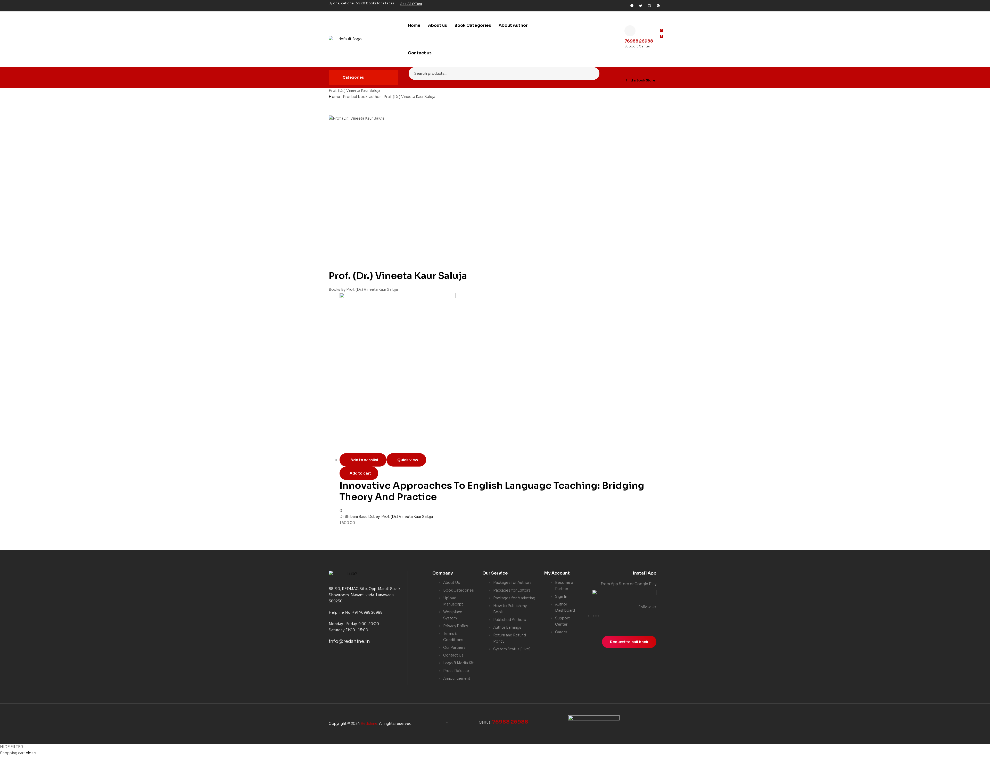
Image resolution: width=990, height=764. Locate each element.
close (31, 753)
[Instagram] (649, 6)
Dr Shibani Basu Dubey (360, 516)
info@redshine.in (349, 641)
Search (592, 73)
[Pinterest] (658, 6)
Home (334, 96)
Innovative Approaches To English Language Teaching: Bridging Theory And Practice (492, 491)
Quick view (407, 460)
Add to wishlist (364, 460)
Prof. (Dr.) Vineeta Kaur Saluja (407, 516)
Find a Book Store (640, 80)
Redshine (369, 723)
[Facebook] (632, 6)
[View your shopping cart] (659, 45)
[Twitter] (641, 6)
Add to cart (360, 473)
